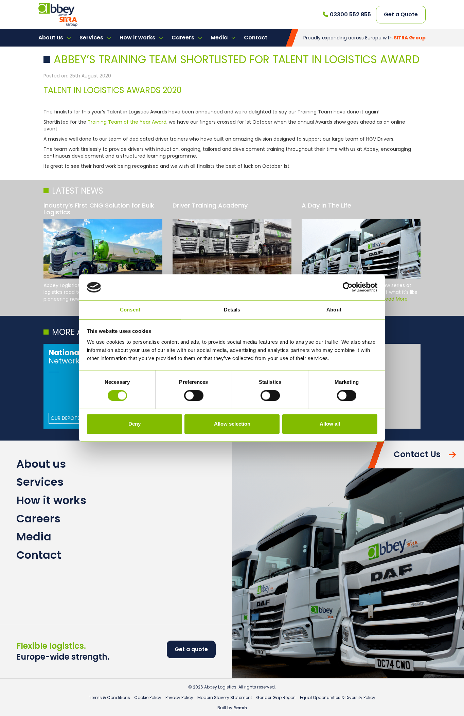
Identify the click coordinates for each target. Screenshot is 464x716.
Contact (255, 37)
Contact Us (417, 454)
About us (51, 37)
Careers (184, 37)
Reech (240, 708)
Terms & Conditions (109, 697)
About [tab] (333, 309)
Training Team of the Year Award (127, 122)
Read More (395, 299)
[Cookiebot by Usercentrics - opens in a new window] (347, 287)
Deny (134, 424)
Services (92, 37)
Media (220, 37)
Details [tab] (232, 309)
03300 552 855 (350, 14)
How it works (138, 37)
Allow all (330, 424)
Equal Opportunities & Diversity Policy (337, 697)
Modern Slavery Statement (224, 697)
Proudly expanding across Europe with (364, 37)
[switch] (193, 395)
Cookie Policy (147, 697)
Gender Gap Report (276, 697)
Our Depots (65, 418)
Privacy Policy (179, 697)
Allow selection (232, 424)
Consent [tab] (130, 309)
